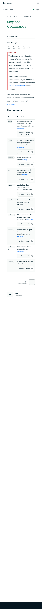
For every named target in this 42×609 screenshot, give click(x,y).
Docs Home (11, 16)
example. (20, 128)
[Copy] (31, 132)
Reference (27, 16)
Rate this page (12, 43)
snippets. (11, 104)
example (25, 174)
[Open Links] (38, 3)
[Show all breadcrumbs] (19, 16)
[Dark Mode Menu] (37, 9)
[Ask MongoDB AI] (34, 9)
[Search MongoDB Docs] (30, 9)
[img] (9, 47)
